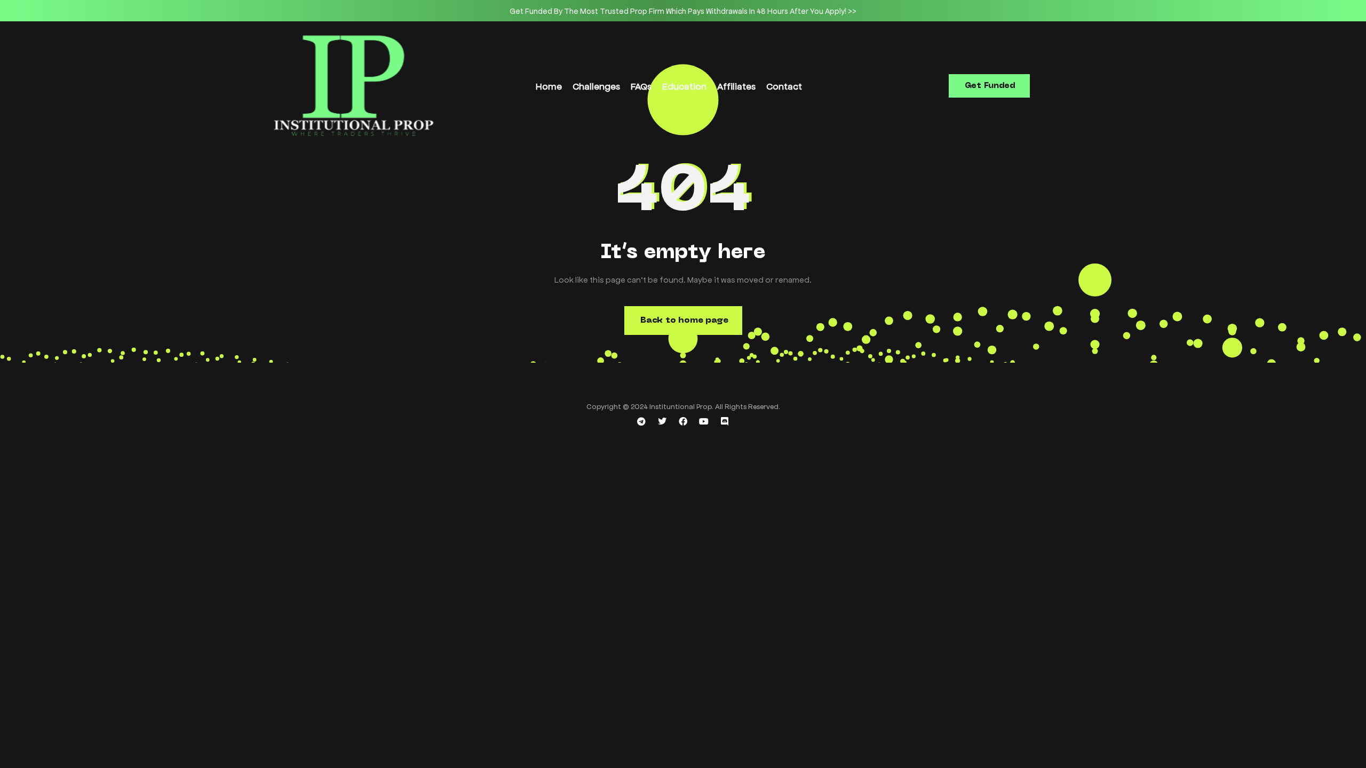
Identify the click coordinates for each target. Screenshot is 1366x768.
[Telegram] (641, 421)
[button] (989, 86)
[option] (683, 10)
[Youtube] (703, 421)
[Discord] (724, 421)
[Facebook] (683, 421)
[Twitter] (662, 421)
